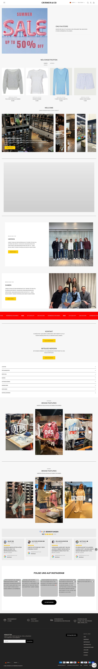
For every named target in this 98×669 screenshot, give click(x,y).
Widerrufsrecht (62, 665)
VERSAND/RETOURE (88, 647)
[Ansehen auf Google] (5, 542)
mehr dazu (10, 147)
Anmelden (30, 641)
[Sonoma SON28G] (37, 81)
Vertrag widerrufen (71, 635)
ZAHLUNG (86, 649)
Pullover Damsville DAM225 (12, 99)
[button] (4, 2)
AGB (85, 636)
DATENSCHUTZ (87, 644)
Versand (86, 665)
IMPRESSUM (87, 642)
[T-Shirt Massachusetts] (61, 81)
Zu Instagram (49, 602)
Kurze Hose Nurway (85, 99)
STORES (86, 655)
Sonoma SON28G (37, 99)
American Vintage (13, 97)
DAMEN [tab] (45, 63)
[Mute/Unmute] (60, 415)
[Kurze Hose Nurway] (85, 81)
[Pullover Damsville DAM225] (13, 81)
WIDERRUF (86, 639)
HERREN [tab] (52, 63)
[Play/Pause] (60, 411)
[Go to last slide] (7, 432)
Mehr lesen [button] (8, 552)
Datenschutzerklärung (73, 665)
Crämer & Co (10, 665)
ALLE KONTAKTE (49, 340)
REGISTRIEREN (49, 357)
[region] (49, 432)
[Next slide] (90, 432)
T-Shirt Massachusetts (61, 99)
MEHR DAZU (11, 253)
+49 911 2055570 (34, 621)
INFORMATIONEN (49, 190)
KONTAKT (86, 652)
